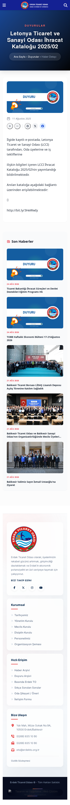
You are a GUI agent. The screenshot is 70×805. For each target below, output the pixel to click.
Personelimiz (22, 638)
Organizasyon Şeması (27, 644)
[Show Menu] (4, 5)
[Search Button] (65, 5)
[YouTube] (41, 587)
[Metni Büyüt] (10, 126)
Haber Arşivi (22, 670)
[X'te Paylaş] (35, 126)
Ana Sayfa (19, 56)
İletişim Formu (23, 699)
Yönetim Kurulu (23, 620)
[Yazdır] (28, 126)
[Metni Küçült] (17, 126)
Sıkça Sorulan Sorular (27, 687)
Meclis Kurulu (22, 626)
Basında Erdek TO (25, 681)
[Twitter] (23, 587)
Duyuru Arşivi (22, 676)
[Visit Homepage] (35, 5)
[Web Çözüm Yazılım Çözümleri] (35, 792)
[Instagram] (32, 587)
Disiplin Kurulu (23, 632)
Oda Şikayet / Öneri (26, 693)
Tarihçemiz (21, 615)
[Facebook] (14, 587)
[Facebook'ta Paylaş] (43, 126)
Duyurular (33, 56)
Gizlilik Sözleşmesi (20, 760)
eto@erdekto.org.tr (27, 749)
